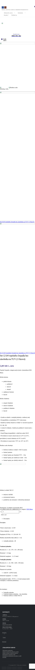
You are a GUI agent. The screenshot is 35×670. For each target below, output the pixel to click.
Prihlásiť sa (14, 15)
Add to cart (3, 514)
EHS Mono (30, 509)
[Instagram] (5, 7)
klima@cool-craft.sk (7, 624)
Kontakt (6, 15)
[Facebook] (3, 7)
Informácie (20, 12)
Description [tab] (6, 518)
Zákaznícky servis (8, 12)
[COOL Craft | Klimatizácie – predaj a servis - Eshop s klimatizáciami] (17, 26)
